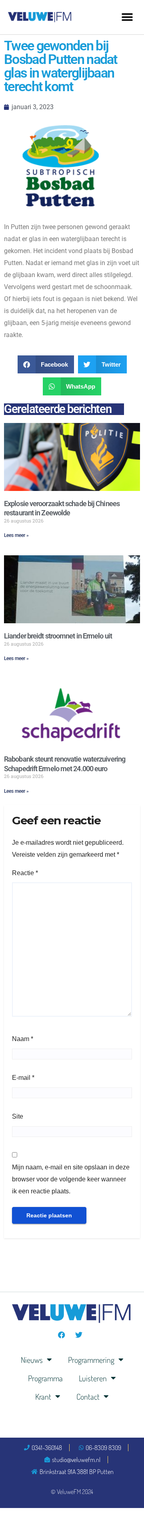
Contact (88, 1396)
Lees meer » (16, 535)
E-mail (23, 1077)
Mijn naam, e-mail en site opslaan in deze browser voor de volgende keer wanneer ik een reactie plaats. (71, 1179)
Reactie (25, 873)
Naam (22, 1038)
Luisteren (93, 1378)
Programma (45, 1378)
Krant (43, 1396)
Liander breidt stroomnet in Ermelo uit (58, 636)
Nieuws (32, 1359)
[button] (127, 17)
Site (17, 1116)
